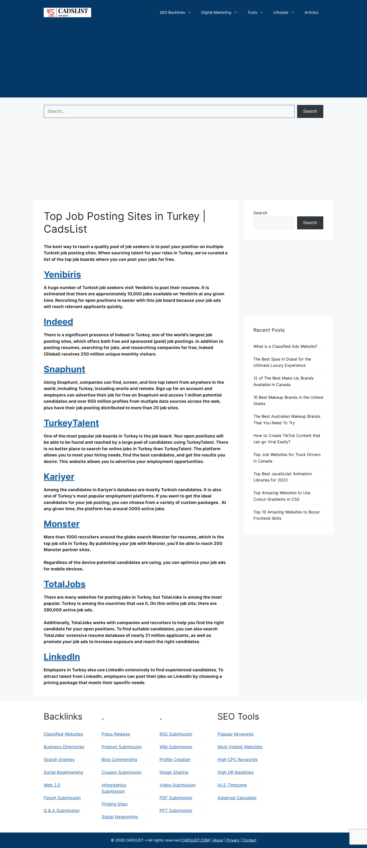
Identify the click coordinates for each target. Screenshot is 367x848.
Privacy (232, 840)
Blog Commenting (119, 759)
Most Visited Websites (239, 746)
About (218, 840)
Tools (252, 12)
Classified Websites (63, 734)
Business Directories (64, 746)
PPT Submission (176, 810)
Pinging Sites (115, 804)
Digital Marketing (216, 12)
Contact (249, 840)
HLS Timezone (232, 785)
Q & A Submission (62, 810)
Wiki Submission (176, 746)
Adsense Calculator (237, 797)
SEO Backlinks (172, 12)
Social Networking (120, 816)
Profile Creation (175, 759)
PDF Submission (176, 797)
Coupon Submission (122, 772)
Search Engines (59, 759)
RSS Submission (176, 734)
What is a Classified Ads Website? (285, 346)
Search (310, 111)
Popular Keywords (235, 734)
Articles (311, 12)
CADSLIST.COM (195, 840)
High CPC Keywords (237, 759)
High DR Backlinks (235, 772)
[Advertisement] (183, 62)
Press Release (116, 734)
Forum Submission (62, 797)
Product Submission (122, 746)
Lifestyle (280, 12)
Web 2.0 (52, 785)
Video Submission (178, 785)
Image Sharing (174, 772)
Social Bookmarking (63, 772)
